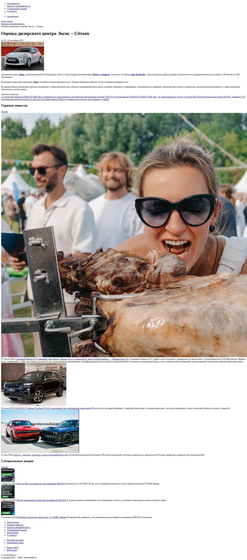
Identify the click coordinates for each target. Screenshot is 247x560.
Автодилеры (13, 522)
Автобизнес (12, 16)
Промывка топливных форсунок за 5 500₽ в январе (41, 517)
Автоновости (13, 3)
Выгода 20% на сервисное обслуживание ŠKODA (40, 483)
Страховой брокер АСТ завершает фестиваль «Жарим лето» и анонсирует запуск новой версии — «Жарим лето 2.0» (72, 359)
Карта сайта (12, 547)
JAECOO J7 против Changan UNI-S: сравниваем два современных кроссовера (53, 408)
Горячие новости (15, 525)
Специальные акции (17, 8)
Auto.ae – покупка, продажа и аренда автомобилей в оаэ (40, 455)
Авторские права (15, 542)
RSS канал (12, 550)
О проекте (12, 11)
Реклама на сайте (15, 540)
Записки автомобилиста (18, 6)
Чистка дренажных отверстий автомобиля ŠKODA (41, 500)
